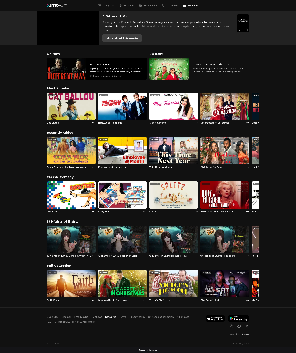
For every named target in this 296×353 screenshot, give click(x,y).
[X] (247, 326)
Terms (122, 316)
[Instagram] (231, 326)
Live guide (108, 5)
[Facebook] (239, 326)
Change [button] (245, 334)
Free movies (150, 5)
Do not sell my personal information (75, 321)
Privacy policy (137, 316)
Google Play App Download (238, 319)
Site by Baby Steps (240, 344)
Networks (193, 5)
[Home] (57, 5)
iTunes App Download (215, 319)
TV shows (172, 5)
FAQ (49, 321)
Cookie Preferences (148, 350)
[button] (122, 38)
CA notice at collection (161, 316)
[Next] (249, 105)
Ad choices (183, 316)
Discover (129, 5)
